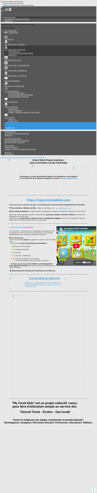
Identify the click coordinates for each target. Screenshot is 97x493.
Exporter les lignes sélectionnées (12, 2)
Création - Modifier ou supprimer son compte (24, 112)
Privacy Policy (13, 109)
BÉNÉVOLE (9, 21)
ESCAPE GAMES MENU (16, 93)
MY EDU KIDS (13, 121)
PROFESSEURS (10, 17)
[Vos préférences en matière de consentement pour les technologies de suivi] (93, 489)
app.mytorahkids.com (68, 178)
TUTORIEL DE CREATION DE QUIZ (17, 19)
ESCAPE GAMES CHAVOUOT (18, 97)
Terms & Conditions (15, 111)
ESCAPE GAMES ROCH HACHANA (20, 95)
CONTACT (12, 119)
